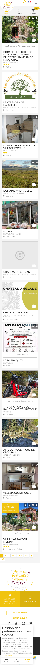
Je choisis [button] (16, 661)
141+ (13, 556)
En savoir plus (7, 655)
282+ (20, 556)
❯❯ (2, 559)
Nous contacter (20, 613)
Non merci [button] (6, 661)
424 (26, 556)
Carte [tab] (19, 14)
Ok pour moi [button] (27, 661)
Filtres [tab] (33, 14)
